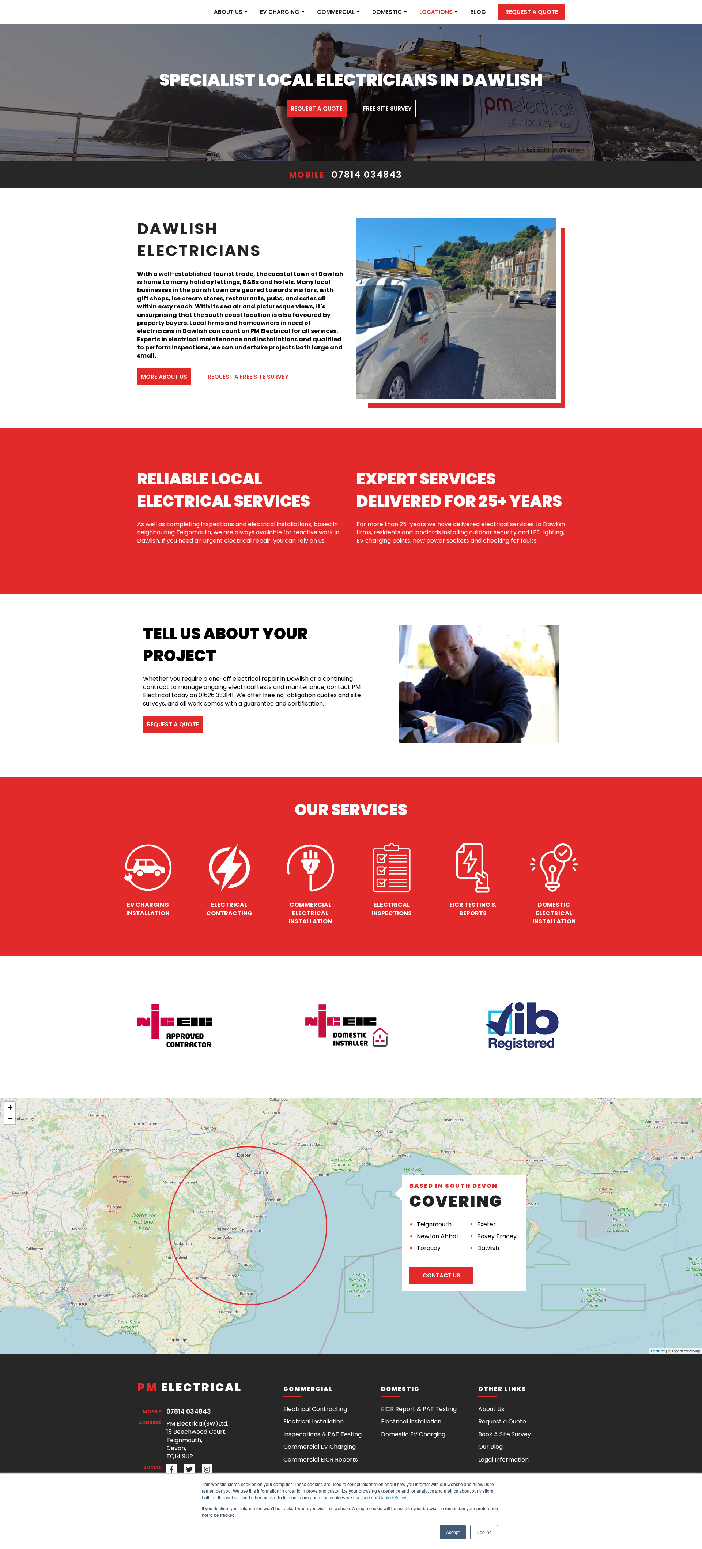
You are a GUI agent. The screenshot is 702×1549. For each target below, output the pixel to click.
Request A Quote (317, 108)
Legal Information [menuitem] (503, 1459)
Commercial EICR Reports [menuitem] (320, 1459)
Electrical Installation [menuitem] (313, 1421)
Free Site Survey (387, 108)
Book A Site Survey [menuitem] (504, 1434)
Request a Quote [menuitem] (502, 1421)
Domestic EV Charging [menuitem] (413, 1434)
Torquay (429, 1248)
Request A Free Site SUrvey (248, 377)
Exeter (486, 1224)
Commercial (336, 12)
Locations (436, 12)
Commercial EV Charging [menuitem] (319, 1447)
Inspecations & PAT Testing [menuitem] (322, 1434)
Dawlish (488, 1248)
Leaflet (658, 1351)
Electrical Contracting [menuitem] (315, 1409)
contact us (441, 1275)
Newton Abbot (438, 1236)
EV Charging (279, 12)
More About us (164, 377)
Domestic (387, 12)
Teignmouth (434, 1224)
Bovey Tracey (497, 1236)
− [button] (10, 1118)
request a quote (173, 724)
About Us (228, 12)
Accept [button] (453, 1532)
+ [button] (10, 1107)
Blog (478, 12)
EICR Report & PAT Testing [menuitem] (419, 1409)
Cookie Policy (392, 1497)
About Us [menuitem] (491, 1409)
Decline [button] (484, 1532)
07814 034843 (367, 174)
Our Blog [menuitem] (490, 1447)
